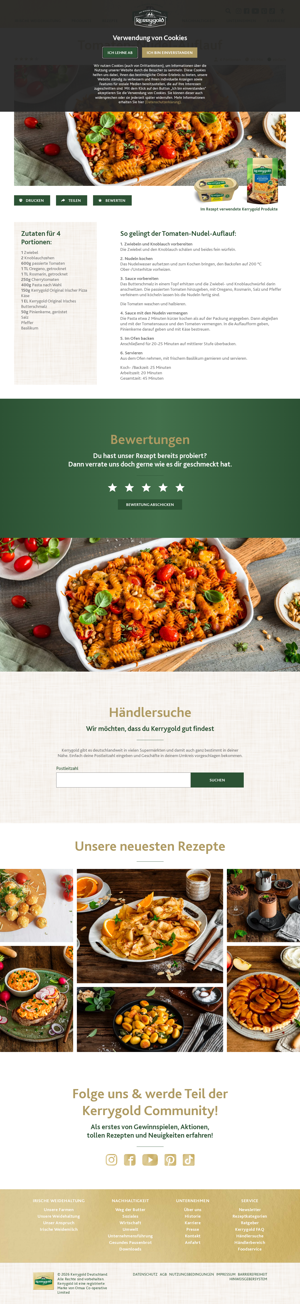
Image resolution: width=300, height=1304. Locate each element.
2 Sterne (133, 487)
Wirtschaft (130, 1222)
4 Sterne (166, 487)
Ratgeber (250, 1222)
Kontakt (193, 1236)
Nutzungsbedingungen (191, 1274)
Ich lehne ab (120, 52)
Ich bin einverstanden (170, 52)
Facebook (130, 1160)
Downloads (130, 1249)
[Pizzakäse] (262, 181)
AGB (163, 1274)
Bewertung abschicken (150, 504)
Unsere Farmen (59, 1209)
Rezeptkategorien (249, 1216)
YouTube (150, 1160)
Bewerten (115, 200)
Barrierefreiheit (252, 1274)
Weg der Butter (130, 1209)
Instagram (111, 1160)
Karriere (193, 1222)
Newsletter (250, 1209)
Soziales (130, 1216)
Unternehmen (192, 1200)
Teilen (74, 200)
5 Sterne (183, 487)
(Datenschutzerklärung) (163, 102)
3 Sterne (150, 487)
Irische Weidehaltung (59, 1200)
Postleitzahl (67, 768)
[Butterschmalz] (215, 181)
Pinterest (170, 1160)
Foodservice (250, 1249)
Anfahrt (192, 1242)
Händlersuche (250, 1236)
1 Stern (116, 487)
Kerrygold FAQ (249, 1229)
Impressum (226, 1274)
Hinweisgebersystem (248, 1279)
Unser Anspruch (59, 1222)
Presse (192, 1229)
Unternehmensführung (130, 1236)
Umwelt (130, 1229)
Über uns (193, 1209)
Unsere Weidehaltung (59, 1216)
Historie (193, 1216)
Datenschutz (145, 1274)
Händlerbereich (249, 1242)
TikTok (189, 1160)
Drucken (35, 200)
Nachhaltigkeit (130, 1200)
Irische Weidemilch (59, 1229)
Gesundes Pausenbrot (130, 1242)
